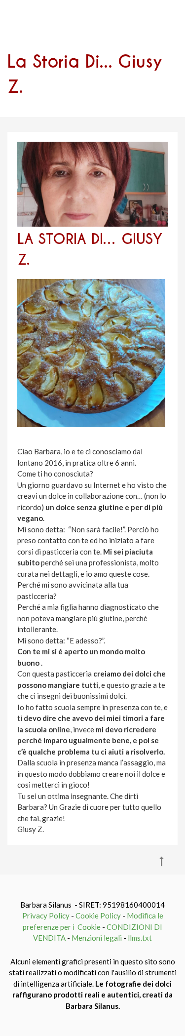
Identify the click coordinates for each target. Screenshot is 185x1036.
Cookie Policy (98, 915)
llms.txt (140, 937)
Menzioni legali (97, 937)
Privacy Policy (46, 915)
